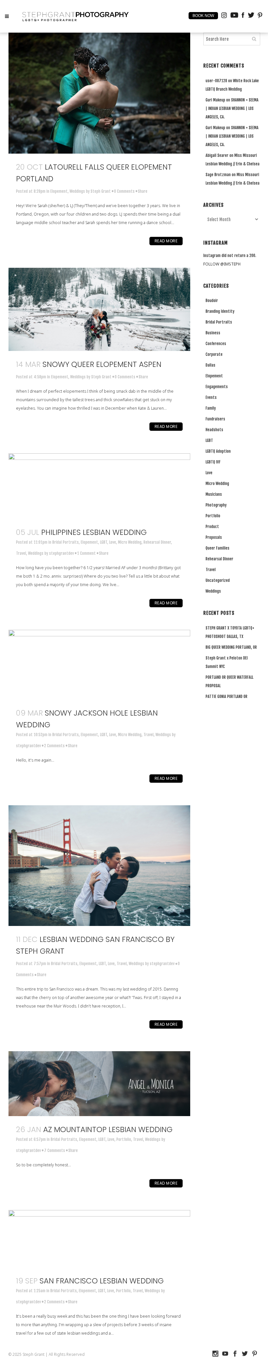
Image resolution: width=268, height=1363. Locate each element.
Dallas (210, 365)
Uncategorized (218, 580)
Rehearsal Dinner (157, 542)
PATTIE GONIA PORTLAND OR (226, 696)
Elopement (59, 191)
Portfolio (123, 1139)
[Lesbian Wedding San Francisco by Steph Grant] (99, 865)
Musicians (214, 494)
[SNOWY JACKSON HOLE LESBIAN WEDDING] (99, 665)
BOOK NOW (203, 15)
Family (211, 408)
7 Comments (54, 1150)
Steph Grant (101, 191)
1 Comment (86, 553)
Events (211, 397)
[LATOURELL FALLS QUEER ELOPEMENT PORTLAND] (99, 93)
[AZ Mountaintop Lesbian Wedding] (99, 1083)
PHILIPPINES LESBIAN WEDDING (94, 532)
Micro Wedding (130, 542)
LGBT (103, 542)
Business (213, 332)
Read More (166, 241)
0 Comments (124, 191)
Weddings (77, 191)
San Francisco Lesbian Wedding (102, 1281)
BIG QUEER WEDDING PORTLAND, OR (231, 647)
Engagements (217, 386)
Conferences (216, 343)
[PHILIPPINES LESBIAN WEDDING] (99, 486)
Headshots (214, 429)
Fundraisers (215, 418)
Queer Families (217, 548)
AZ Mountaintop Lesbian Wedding (108, 1129)
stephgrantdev (61, 553)
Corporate (214, 354)
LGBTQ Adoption (218, 451)
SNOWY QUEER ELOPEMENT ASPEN (101, 364)
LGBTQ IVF (213, 462)
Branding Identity (220, 311)
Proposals (214, 537)
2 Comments (54, 745)
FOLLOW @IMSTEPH (222, 264)
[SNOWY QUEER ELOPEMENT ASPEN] (99, 309)
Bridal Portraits (65, 542)
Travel (21, 553)
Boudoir (212, 300)
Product (212, 526)
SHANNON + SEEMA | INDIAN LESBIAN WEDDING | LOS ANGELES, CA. (232, 108)
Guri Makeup (215, 100)
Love (112, 542)
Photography (216, 505)
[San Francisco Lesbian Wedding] (99, 1238)
